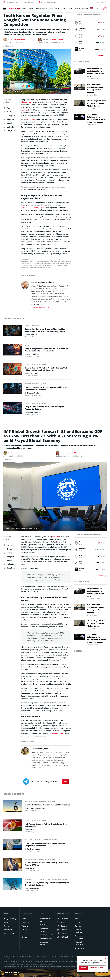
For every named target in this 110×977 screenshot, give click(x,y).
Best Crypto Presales (44, 929)
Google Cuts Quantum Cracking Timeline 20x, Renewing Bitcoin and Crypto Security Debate (45, 330)
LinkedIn (10, 127)
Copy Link (11, 131)
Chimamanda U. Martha (36, 808)
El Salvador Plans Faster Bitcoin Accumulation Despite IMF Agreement (45, 844)
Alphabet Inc (26, 102)
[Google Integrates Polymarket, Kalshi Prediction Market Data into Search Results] (12, 350)
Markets (7, 922)
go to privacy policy (97, 967)
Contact (78, 922)
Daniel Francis (32, 335)
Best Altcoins (44, 925)
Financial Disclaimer (79, 943)
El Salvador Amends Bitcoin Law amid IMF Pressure (47, 805)
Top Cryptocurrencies (88, 14)
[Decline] (105, 958)
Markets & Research (81, 8)
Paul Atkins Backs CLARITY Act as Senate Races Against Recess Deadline (95, 88)
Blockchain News (31, 840)
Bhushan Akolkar (33, 393)
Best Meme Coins (46, 938)
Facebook (10, 108)
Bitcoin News (30, 801)
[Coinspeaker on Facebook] (90, 2)
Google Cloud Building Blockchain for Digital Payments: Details (44, 407)
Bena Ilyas (31, 830)
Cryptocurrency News (33, 326)
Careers (78, 926)
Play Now (103, 973)
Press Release (9, 933)
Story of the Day (10, 918)
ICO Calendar (54, 8)
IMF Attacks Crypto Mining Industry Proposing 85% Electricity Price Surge (47, 883)
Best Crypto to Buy (45, 919)
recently (55, 537)
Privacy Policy (80, 948)
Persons (25, 926)
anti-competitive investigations (33, 207)
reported (24, 110)
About (77, 918)
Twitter (9, 112)
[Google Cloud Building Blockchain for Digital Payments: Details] (12, 409)
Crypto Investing (41, 8)
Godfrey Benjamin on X (40, 308)
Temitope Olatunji (33, 849)
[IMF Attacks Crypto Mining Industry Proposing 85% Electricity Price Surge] (12, 885)
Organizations (27, 922)
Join (65, 781)
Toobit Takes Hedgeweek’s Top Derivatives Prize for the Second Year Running (96, 118)
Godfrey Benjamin (18, 39)
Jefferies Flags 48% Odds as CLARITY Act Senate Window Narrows (96, 103)
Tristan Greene (32, 373)
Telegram (10, 119)
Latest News (81, 61)
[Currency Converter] (104, 8)
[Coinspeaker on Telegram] (98, 2)
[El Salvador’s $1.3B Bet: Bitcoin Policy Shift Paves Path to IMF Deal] (12, 865)
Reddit (9, 123)
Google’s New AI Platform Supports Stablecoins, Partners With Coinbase (46, 388)
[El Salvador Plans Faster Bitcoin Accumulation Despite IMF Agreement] (12, 845)
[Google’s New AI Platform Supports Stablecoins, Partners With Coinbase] (12, 389)
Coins (24, 918)
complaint (31, 119)
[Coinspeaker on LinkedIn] (102, 2)
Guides (31, 8)
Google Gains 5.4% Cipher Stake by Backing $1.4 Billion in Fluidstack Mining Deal (46, 369)
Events (78, 651)
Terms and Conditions (79, 937)
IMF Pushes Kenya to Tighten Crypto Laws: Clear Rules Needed (46, 825)
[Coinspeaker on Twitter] (94, 2)
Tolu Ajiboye (15, 453)
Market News (26, 275)
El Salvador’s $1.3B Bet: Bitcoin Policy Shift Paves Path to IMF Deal (46, 864)
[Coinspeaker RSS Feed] (106, 2)
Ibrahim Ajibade (33, 354)
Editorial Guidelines (79, 930)
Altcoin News (30, 879)
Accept (83, 967)
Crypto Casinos (67, 8)
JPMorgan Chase (58, 733)
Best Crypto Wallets (44, 943)
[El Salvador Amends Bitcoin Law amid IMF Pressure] (12, 807)
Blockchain (8, 929)
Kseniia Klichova (56, 39)
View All (101, 56)
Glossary (25, 937)
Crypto (6, 926)
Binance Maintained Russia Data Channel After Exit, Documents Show (95, 72)
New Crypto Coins (46, 935)
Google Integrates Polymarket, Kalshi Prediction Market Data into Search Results (46, 349)
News (24, 8)
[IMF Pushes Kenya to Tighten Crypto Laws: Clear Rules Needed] (12, 826)
